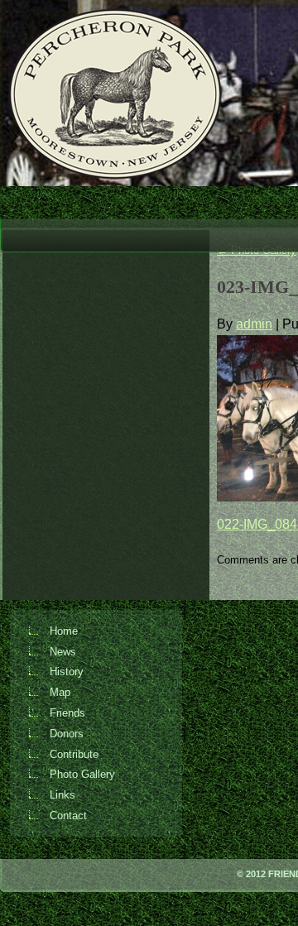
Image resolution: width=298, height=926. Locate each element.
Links (62, 795)
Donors (67, 733)
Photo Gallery (82, 774)
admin (254, 324)
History (67, 671)
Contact (68, 815)
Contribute (74, 754)
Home (64, 631)
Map (60, 692)
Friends (67, 713)
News (63, 651)
